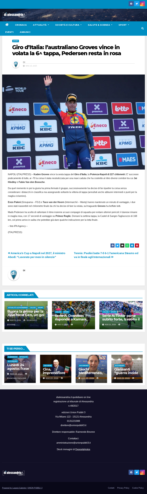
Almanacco (12, 357)
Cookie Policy (138, 488)
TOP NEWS (48, 365)
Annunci (25, 32)
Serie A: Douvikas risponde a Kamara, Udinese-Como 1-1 (71, 319)
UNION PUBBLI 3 (35, 488)
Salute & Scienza (99, 25)
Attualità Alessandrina (18, 307)
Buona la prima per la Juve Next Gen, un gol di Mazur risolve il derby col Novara (25, 316)
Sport (123, 25)
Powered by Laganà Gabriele (14, 488)
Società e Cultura (67, 25)
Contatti (111, 488)
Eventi (9, 32)
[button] (142, 28)
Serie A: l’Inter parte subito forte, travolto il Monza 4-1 (121, 319)
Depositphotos (82, 449)
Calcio (33, 307)
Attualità (40, 25)
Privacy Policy (123, 488)
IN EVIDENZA (12, 361)
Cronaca (21, 25)
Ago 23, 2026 (16, 374)
